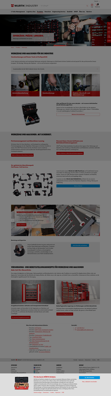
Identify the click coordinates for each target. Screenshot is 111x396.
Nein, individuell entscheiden (89, 381)
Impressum (57, 392)
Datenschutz (46, 392)
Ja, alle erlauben (89, 377)
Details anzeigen (38, 392)
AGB (63, 392)
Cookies (52, 392)
